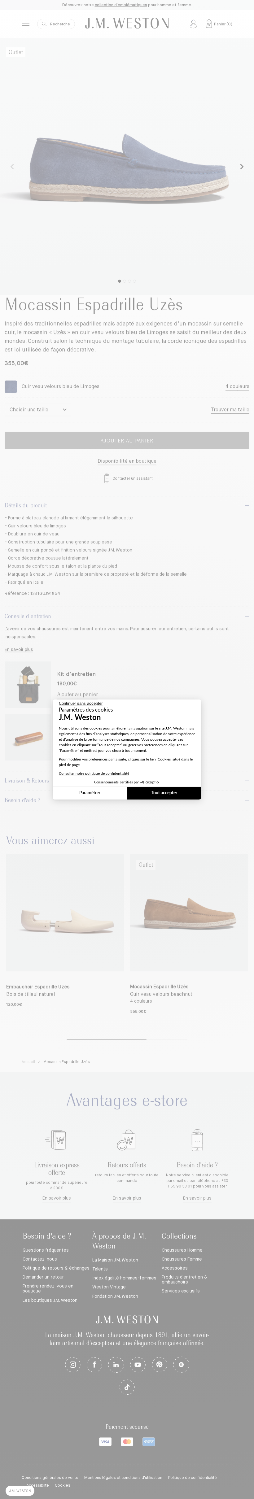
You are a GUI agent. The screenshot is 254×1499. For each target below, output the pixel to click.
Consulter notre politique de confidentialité (94, 773)
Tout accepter (164, 793)
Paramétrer (89, 793)
